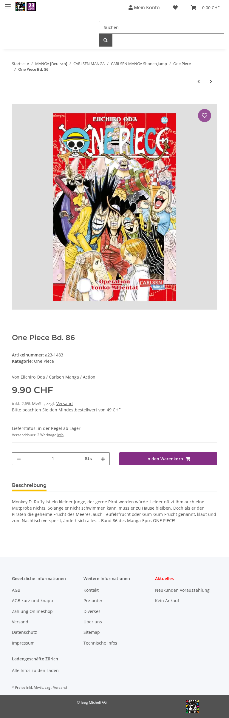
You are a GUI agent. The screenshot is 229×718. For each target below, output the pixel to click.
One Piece (44, 361)
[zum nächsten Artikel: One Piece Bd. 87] (211, 81)
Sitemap (91, 632)
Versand (64, 403)
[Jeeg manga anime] (26, 6)
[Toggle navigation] (8, 3)
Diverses (91, 611)
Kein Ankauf (167, 600)
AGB (16, 590)
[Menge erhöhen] (102, 459)
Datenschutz (24, 632)
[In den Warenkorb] (16, 101)
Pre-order (93, 600)
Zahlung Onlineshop (32, 611)
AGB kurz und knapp (32, 600)
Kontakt (91, 590)
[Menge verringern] (18, 459)
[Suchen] (105, 40)
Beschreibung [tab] (29, 485)
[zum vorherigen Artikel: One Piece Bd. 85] (199, 81)
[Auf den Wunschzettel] (204, 115)
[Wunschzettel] (175, 7)
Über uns (92, 622)
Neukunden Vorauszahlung (182, 590)
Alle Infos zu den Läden (35, 670)
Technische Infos (100, 643)
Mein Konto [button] (146, 7)
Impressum (23, 643)
